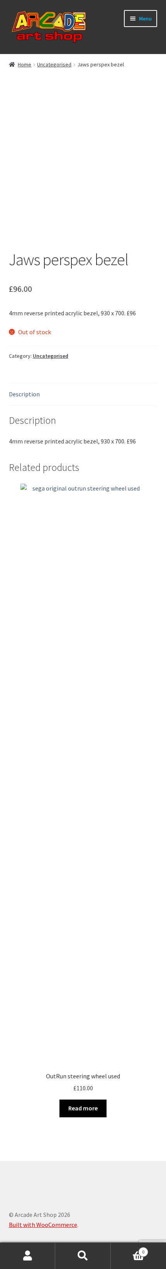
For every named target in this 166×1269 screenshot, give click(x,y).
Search (82, 1256)
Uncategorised (54, 64)
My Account (27, 1256)
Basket (128, 1249)
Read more (83, 1108)
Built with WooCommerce (43, 1224)
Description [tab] (24, 394)
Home (24, 64)
